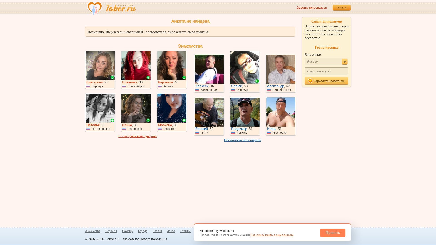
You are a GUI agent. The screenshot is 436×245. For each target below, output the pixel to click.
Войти (341, 8)
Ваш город (313, 54)
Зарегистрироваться (312, 7)
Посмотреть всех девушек (137, 136)
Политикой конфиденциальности (272, 235)
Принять (333, 233)
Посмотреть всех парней (242, 140)
